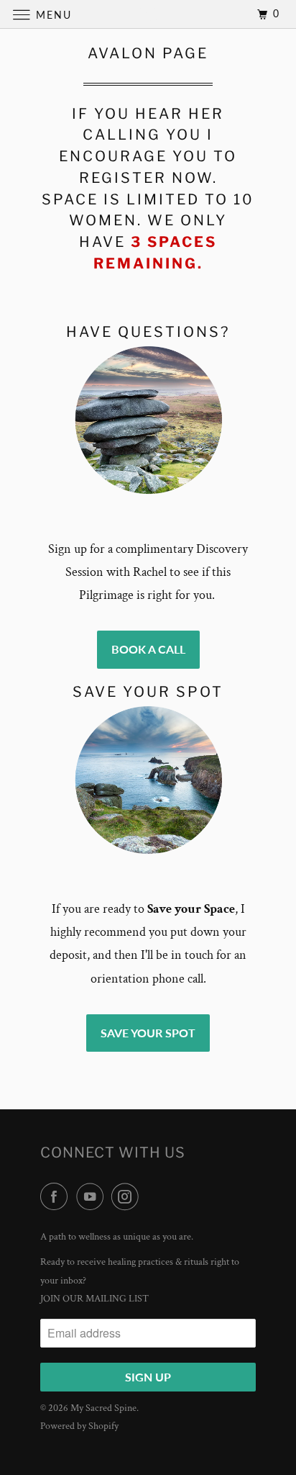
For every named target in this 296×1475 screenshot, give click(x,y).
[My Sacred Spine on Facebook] (56, 1197)
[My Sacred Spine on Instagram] (127, 1197)
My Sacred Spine (103, 1408)
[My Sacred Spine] (148, 14)
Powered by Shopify (79, 1426)
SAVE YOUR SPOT (148, 1032)
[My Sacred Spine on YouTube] (92, 1197)
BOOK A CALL (148, 649)
